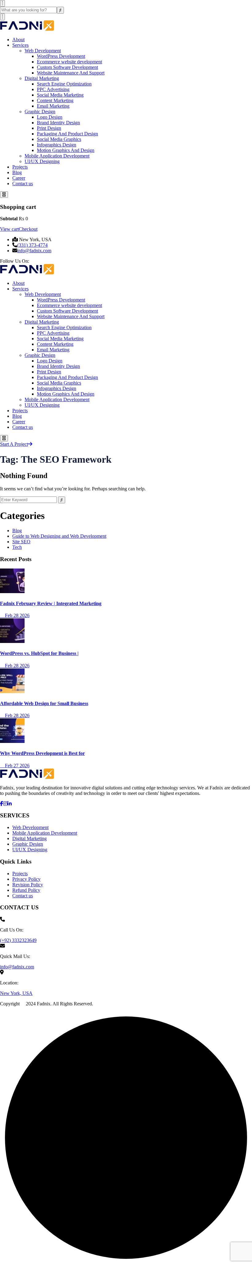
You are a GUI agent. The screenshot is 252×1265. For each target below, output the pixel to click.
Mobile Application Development (57, 155)
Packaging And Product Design (67, 133)
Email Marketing (53, 106)
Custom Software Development (67, 67)
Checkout (28, 229)
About (18, 39)
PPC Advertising (53, 89)
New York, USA (16, 993)
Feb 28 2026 (17, 615)
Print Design (49, 128)
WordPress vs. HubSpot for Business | (39, 653)
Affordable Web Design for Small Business (44, 703)
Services (20, 45)
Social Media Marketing (60, 95)
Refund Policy (26, 890)
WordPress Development (61, 56)
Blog (17, 172)
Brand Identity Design (58, 122)
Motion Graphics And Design (65, 150)
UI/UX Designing (42, 161)
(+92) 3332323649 (18, 940)
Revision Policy (27, 884)
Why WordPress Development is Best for (42, 753)
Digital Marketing (42, 78)
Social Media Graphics (59, 139)
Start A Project (14, 444)
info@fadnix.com (34, 250)
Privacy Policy (26, 879)
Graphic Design (40, 111)
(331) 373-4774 (32, 245)
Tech (17, 547)
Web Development (43, 50)
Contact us (22, 183)
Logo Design (49, 117)
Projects (20, 167)
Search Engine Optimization (64, 83)
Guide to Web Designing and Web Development (59, 536)
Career (18, 178)
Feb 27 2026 (17, 765)
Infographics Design (56, 144)
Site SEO (21, 541)
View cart (9, 229)
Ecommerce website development (69, 61)
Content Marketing (55, 100)
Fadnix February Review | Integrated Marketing (50, 603)
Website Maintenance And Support (70, 72)
